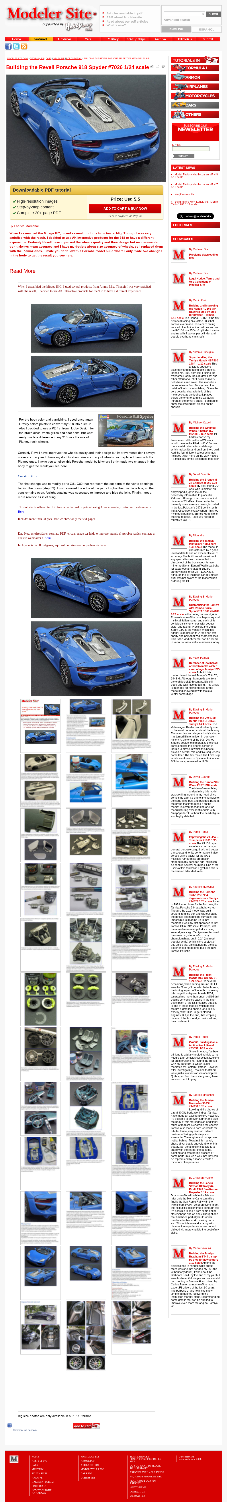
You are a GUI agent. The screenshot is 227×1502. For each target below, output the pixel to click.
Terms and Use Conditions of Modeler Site (145, 1459)
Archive (37, 1477)
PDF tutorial (74, 58)
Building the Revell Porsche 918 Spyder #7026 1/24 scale (77, 67)
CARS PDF (86, 1473)
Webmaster (137, 1495)
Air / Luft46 (39, 1460)
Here (21, 511)
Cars (48, 58)
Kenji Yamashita (184, 194)
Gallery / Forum (43, 1482)
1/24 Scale (59, 58)
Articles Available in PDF (147, 1472)
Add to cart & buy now (125, 208)
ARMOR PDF (88, 1460)
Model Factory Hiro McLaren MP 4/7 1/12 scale (194, 186)
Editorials (39, 1486)
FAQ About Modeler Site (146, 1476)
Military (37, 1469)
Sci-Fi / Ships (39, 1473)
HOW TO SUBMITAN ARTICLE (41, 1491)
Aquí (48, 538)
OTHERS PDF (88, 1477)
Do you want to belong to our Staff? (146, 1466)
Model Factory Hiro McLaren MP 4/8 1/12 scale (194, 176)
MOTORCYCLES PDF (92, 1469)
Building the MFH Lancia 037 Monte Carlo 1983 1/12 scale (194, 203)
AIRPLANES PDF (90, 1465)
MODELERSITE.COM (17, 58)
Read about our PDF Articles (143, 1482)
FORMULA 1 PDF (90, 1456)
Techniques (37, 58)
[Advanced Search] (178, 21)
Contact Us (137, 1491)
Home (35, 1456)
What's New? (138, 1487)
